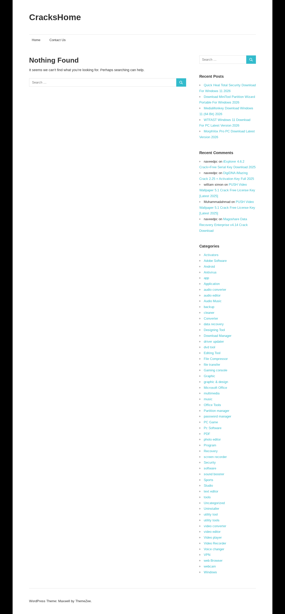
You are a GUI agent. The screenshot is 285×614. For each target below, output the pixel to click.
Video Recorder (215, 543)
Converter (211, 318)
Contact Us (57, 40)
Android (209, 266)
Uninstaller (211, 509)
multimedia (211, 393)
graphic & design (216, 382)
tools (207, 497)
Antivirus (210, 272)
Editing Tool (212, 353)
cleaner (209, 313)
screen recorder (215, 457)
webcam (210, 566)
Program (210, 445)
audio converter (215, 289)
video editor (212, 532)
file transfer (212, 365)
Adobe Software (215, 261)
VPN (207, 555)
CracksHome (55, 17)
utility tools (211, 520)
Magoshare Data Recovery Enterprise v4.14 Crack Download (223, 225)
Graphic (209, 376)
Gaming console (215, 370)
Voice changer (214, 549)
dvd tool (209, 347)
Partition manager (216, 411)
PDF (207, 434)
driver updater (214, 341)
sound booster (214, 474)
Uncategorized (214, 503)
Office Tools (212, 405)
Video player (213, 537)
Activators (211, 255)
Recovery (211, 451)
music (208, 399)
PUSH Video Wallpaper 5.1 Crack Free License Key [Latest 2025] (227, 190)
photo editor (212, 439)
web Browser (213, 560)
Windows (210, 572)
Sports (208, 480)
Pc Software (212, 428)
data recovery (214, 324)
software (210, 468)
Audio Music (213, 301)
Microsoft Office (215, 388)
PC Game (211, 422)
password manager (217, 416)
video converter (215, 526)
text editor (211, 491)
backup (209, 307)
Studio (208, 485)
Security (210, 462)
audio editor (212, 295)
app (206, 278)
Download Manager (217, 336)
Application (212, 284)
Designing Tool (214, 330)
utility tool (211, 514)
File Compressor (216, 359)
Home (36, 40)
